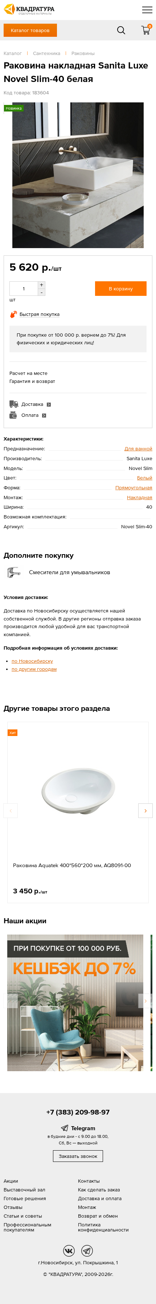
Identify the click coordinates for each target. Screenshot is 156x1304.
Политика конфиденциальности (103, 1227)
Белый (144, 478)
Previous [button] (10, 810)
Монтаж (87, 1207)
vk (69, 1251)
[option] (78, 812)
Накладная (139, 497)
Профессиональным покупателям (27, 1227)
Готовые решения (25, 1198)
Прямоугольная (133, 487)
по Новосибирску (32, 661)
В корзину (121, 288)
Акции (11, 1181)
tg (87, 1251)
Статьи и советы (23, 1216)
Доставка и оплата (100, 1198)
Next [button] (145, 810)
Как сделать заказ (99, 1190)
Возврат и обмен (98, 1216)
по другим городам (34, 669)
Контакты (89, 1181)
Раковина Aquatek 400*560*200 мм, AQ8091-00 (72, 865)
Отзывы (13, 1207)
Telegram (83, 1128)
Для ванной (138, 448)
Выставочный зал (24, 1190)
